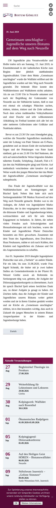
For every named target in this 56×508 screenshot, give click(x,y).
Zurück (13, 331)
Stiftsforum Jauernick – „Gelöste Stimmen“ (32, 473)
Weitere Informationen (31, 503)
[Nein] (52, 496)
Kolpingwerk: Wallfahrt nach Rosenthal (32, 403)
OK (16, 503)
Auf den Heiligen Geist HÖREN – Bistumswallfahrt (35, 455)
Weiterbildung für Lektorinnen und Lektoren (33, 386)
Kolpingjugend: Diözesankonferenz (29, 438)
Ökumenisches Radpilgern (33, 419)
